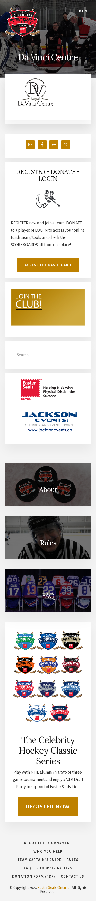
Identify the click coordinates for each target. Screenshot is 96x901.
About (48, 489)
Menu (84, 11)
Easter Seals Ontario (53, 888)
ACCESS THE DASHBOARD (48, 265)
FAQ (48, 595)
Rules (48, 542)
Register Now (48, 807)
